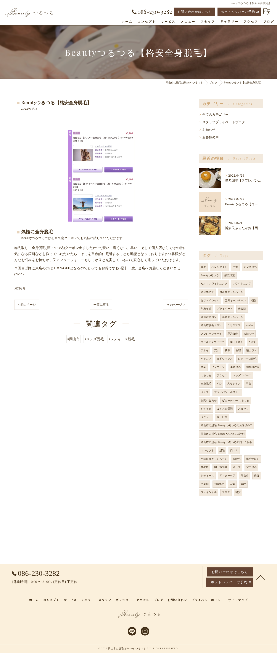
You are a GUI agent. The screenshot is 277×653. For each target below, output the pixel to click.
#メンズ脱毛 (94, 339)
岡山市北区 (220, 467)
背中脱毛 (251, 467)
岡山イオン (236, 341)
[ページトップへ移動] (260, 577)
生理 (238, 350)
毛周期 (205, 483)
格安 (238, 492)
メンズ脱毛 (250, 266)
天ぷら (205, 350)
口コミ (234, 450)
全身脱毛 (206, 383)
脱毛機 (205, 467)
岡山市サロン (209, 317)
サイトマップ (238, 600)
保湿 (256, 475)
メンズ (205, 392)
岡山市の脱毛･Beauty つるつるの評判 (223, 433)
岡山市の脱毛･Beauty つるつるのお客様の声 (227, 425)
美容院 (242, 308)
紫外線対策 (252, 367)
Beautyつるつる (210, 275)
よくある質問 (225, 408)
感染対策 (229, 275)
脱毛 (222, 450)
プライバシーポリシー (227, 392)
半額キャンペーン (232, 317)
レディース (207, 475)
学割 (235, 266)
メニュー (206, 417)
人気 (232, 483)
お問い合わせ (209, 400)
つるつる (206, 375)
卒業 (203, 367)
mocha (249, 325)
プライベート (225, 308)
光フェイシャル (210, 300)
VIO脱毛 (219, 483)
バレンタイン (219, 266)
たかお (253, 341)
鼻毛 (203, 266)
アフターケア (227, 475)
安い (216, 350)
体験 (243, 483)
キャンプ (206, 358)
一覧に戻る (101, 304)
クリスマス (234, 325)
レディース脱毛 (247, 358)
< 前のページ (27, 304)
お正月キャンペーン (231, 292)
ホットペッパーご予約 (238, 11)
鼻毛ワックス (225, 358)
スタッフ (243, 408)
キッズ (237, 467)
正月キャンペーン (235, 300)
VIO (219, 383)
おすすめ (206, 408)
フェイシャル (209, 492)
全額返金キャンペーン (214, 458)
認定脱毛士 (207, 292)
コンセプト (207, 450)
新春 (227, 350)
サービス (222, 417)
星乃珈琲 (232, 333)
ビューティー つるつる (235, 400)
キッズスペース (242, 375)
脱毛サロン (252, 458)
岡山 (248, 383)
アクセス (222, 375)
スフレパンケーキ (211, 333)
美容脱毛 (235, 367)
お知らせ (20, 288)
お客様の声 (210, 137)
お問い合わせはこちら (194, 11)
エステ (226, 492)
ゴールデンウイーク (213, 341)
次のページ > (176, 304)
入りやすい (233, 383)
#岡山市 (74, 339)
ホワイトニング (242, 283)
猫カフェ (251, 350)
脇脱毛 (237, 458)
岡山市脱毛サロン (211, 325)
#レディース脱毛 (122, 339)
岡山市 (245, 475)
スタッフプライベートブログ (223, 122)
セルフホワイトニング (214, 283)
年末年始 (206, 308)
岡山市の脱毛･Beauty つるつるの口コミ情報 (227, 442)
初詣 (253, 300)
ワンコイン (218, 367)
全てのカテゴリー (215, 114)
